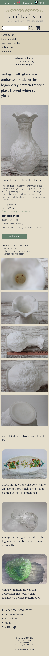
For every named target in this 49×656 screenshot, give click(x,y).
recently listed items (18, 610)
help (8, 622)
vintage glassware (23, 61)
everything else (9, 51)
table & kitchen (23, 58)
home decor (7, 34)
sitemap (10, 626)
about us (11, 618)
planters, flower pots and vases (17, 251)
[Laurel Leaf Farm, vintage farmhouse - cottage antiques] (24, 15)
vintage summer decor (14, 253)
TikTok (41, 3)
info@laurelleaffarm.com (24, 649)
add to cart (14, 236)
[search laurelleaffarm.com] (31, 28)
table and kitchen (10, 38)
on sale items (14, 614)
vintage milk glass (24, 64)
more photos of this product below (21, 180)
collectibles (7, 47)
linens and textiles (10, 43)
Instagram (25, 3)
